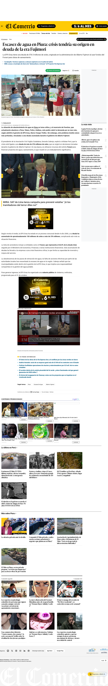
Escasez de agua (38, 384)
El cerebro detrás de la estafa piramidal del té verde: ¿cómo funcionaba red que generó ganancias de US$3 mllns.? (48, 371)
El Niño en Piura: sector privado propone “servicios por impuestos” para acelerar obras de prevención (13, 569)
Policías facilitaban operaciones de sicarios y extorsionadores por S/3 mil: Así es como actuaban (48, 366)
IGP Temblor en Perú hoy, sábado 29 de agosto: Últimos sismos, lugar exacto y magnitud (69, 473)
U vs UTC (82, 33)
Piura (29, 384)
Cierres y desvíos (63, 33)
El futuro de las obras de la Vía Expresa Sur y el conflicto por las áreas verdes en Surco (48, 360)
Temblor (53, 33)
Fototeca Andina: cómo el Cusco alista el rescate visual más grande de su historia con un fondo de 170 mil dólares (41, 474)
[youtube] (20, 651)
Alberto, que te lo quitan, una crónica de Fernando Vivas (90, 141)
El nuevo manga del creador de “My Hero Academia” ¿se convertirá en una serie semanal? (68, 602)
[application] (48, 327)
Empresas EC (73, 33)
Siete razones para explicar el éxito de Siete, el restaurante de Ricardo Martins (91, 168)
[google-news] (29, 651)
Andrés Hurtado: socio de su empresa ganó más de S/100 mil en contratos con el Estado (49, 362)
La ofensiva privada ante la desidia (13, 537)
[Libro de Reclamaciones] (104, 651)
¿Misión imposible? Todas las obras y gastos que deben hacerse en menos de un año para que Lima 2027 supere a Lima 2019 (92, 158)
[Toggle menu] (2, 26)
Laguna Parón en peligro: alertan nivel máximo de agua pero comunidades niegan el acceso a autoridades (91, 132)
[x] (12, 651)
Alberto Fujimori (50, 384)
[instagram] (16, 651)
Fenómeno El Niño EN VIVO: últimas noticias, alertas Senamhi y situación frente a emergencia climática (13, 474)
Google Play (60, 650)
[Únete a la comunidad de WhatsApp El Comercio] (53, 70)
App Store (49, 650)
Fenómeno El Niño (34, 33)
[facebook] (8, 651)
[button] (48, 327)
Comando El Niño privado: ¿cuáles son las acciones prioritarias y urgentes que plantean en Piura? (41, 539)
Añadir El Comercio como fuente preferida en (91, 39)
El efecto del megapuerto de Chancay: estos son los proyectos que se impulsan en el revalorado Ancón (47, 376)
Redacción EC (7, 123)
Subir (102, 660)
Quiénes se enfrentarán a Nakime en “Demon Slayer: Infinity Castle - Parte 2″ (41, 634)
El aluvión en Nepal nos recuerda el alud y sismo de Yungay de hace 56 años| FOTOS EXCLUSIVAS (92, 148)
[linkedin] (24, 651)
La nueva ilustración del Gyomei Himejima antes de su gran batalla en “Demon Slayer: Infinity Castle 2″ (41, 603)
